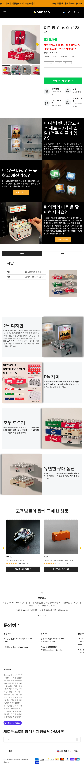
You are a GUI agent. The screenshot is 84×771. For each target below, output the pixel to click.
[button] (63, 12)
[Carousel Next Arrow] (37, 44)
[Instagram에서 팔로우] (10, 751)
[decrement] (47, 71)
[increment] (79, 71)
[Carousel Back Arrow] (4, 70)
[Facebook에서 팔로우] (5, 751)
